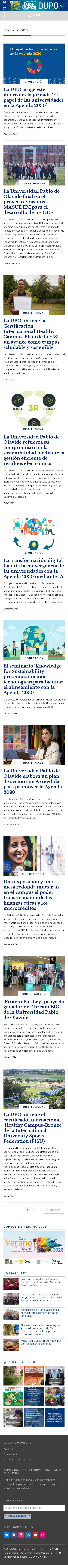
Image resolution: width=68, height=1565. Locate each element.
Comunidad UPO (34, 994)
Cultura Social (34, 874)
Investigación (34, 183)
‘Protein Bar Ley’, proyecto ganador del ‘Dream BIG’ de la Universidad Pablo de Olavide (33, 1009)
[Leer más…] (49, 937)
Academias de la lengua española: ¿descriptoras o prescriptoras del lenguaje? (40, 1312)
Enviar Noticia (11, 1454)
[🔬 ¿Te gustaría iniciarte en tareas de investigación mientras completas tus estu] (34, 1417)
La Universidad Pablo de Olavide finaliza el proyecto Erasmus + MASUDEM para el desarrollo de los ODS (31, 202)
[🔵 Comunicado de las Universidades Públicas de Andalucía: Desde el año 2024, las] (55, 1417)
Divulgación (34, 81)
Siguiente (54, 1210)
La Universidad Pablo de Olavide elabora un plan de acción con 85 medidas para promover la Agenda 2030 (32, 781)
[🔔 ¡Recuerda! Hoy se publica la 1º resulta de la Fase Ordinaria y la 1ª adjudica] (55, 1396)
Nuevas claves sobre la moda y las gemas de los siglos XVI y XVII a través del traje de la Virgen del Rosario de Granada (40, 1330)
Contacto (9, 1449)
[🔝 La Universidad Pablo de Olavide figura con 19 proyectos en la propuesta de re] (13, 1417)
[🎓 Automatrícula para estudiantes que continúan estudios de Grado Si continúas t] (34, 1396)
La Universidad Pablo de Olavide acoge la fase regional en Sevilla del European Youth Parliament (41, 1297)
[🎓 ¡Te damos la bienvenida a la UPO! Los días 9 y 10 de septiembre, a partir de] (13, 1396)
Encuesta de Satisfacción (18, 1459)
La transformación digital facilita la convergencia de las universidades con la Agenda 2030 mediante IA (33, 568)
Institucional (34, 313)
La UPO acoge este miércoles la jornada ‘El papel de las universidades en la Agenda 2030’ (33, 97)
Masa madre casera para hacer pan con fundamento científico (41, 1342)
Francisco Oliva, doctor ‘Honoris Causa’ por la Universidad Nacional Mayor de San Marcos (40, 1282)
